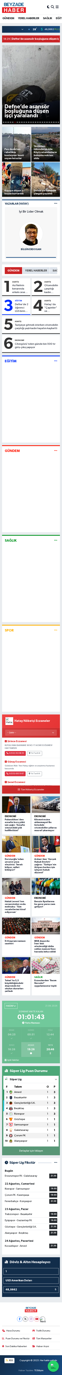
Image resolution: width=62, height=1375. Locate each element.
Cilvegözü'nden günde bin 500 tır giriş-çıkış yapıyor (35, 346)
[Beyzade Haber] (14, 7)
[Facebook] (19, 1319)
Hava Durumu (13, 1331)
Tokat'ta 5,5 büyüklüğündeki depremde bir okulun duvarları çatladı (14, 985)
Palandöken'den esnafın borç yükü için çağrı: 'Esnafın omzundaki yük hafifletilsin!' (15, 825)
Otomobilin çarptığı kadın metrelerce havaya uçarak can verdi (51, 289)
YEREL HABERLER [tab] (36, 270)
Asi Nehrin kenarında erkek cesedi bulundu (20, 289)
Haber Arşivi (42, 1346)
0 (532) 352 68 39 (16, 753)
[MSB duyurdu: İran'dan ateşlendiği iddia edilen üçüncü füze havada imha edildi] (46, 926)
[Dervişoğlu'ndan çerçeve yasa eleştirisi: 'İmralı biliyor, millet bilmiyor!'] (16, 844)
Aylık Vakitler (13, 1060)
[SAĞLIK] (55, 540)
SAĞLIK (47, 18)
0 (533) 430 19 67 (16, 774)
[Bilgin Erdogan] (31, 233)
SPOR (9, 630)
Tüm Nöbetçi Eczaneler (32, 790)
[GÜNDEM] (55, 450)
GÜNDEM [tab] (13, 270)
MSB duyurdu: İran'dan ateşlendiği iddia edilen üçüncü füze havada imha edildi (45, 946)
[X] (25, 1319)
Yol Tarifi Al (35, 753)
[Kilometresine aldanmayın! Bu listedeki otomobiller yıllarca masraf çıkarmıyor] (46, 804)
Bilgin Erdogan (31, 249)
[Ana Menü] (57, 7)
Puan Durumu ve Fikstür (18, 1338)
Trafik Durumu (43, 1331)
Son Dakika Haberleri (16, 1346)
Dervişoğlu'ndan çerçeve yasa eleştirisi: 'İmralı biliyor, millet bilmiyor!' (14, 864)
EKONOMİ (19, 340)
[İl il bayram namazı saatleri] (16, 926)
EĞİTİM (18, 301)
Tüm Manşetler (44, 1338)
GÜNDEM (8, 18)
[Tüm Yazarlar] (55, 203)
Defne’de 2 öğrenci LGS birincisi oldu (22, 308)
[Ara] (52, 7)
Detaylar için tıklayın (31, 1151)
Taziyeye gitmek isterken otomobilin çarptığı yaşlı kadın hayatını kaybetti (36, 327)
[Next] (42, 1319)
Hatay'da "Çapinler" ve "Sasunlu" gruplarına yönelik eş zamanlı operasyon (50, 308)
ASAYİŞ (15, 282)
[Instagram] (31, 1319)
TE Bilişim (38, 1370)
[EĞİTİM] (55, 361)
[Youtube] (36, 1319)
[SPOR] (55, 630)
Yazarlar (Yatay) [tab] (17, 203)
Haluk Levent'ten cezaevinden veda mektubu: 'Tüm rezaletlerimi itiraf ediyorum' (15, 906)
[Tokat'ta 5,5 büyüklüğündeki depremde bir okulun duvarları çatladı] (16, 965)
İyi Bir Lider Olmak (31, 211)
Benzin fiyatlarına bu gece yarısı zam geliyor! (44, 904)
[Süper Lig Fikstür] (55, 1162)
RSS (11, 1360)
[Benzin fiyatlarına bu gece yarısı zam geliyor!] (46, 886)
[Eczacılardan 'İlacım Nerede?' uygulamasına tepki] (46, 965)
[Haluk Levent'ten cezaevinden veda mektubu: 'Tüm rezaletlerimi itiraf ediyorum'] (16, 886)
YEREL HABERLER (28, 18)
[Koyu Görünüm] (48, 7)
